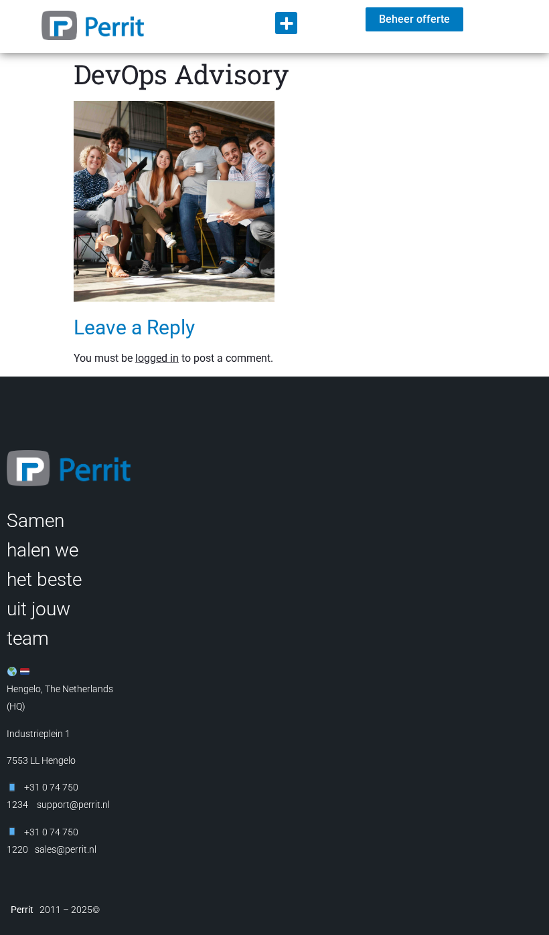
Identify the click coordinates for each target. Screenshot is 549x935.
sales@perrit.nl (65, 849)
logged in (157, 358)
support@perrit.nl (72, 804)
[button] (286, 23)
